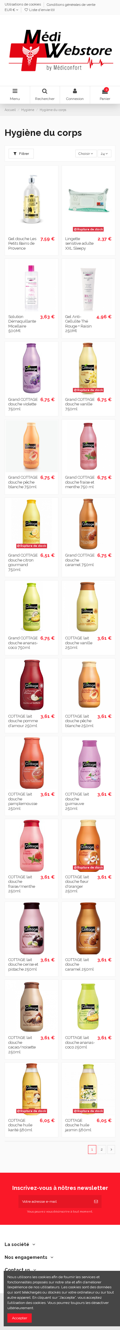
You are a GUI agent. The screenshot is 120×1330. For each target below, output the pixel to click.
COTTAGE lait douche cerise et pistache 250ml (23, 964)
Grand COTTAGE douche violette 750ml (23, 404)
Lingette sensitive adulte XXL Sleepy (79, 243)
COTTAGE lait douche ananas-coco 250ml (80, 1042)
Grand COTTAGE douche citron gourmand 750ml (23, 562)
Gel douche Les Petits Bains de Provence (22, 243)
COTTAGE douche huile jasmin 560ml (78, 1125)
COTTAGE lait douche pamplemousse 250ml (22, 801)
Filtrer (23, 153)
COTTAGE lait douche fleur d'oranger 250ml (77, 884)
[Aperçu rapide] (38, 231)
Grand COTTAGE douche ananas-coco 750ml (23, 643)
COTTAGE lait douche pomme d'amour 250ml (23, 721)
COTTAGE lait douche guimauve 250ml (77, 801)
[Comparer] (31, 231)
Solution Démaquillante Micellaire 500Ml (22, 323)
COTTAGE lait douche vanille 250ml (78, 643)
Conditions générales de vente (71, 5)
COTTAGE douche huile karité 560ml (20, 1125)
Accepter (19, 1318)
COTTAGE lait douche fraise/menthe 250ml (21, 884)
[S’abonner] (96, 1201)
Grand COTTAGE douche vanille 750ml (80, 404)
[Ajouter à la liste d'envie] (24, 231)
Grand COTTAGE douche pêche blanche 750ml (23, 482)
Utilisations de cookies (23, 5)
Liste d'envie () (41, 10)
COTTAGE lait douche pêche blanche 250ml (79, 721)
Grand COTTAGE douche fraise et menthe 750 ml (80, 482)
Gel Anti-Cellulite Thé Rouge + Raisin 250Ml (78, 323)
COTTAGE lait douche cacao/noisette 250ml (22, 1044)
